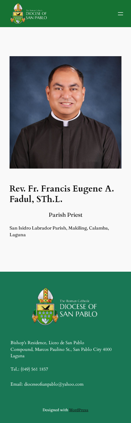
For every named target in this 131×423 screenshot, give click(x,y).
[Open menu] (120, 14)
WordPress (78, 409)
